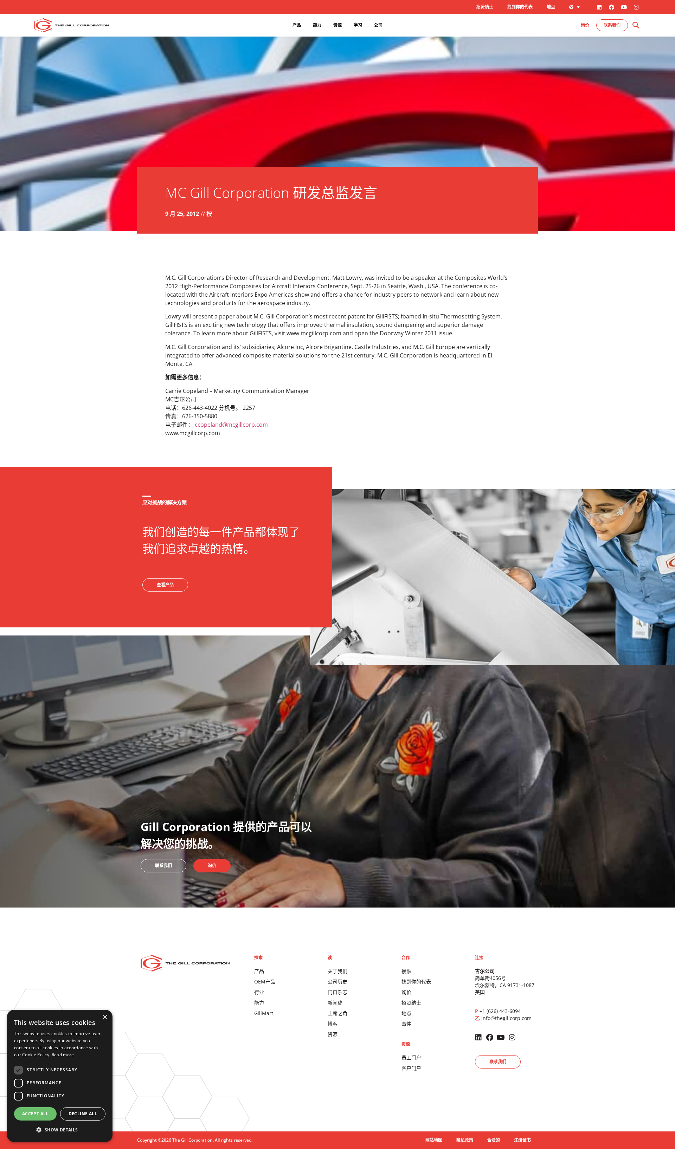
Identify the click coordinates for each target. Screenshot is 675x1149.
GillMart (263, 1013)
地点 (551, 7)
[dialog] (59, 1076)
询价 (406, 992)
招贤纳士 (484, 7)
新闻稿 (335, 1002)
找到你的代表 (520, 7)
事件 (406, 1023)
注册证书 (522, 1140)
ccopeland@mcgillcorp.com (231, 424)
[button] (635, 25)
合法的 (493, 1140)
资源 (333, 1034)
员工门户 (411, 1057)
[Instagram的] (636, 7)
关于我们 (337, 971)
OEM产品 (264, 981)
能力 (259, 1002)
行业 (259, 992)
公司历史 (337, 981)
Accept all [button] (35, 1114)
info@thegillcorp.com (506, 1018)
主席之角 (337, 1013)
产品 (259, 971)
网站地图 (433, 1140)
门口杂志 (337, 992)
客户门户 (411, 1068)
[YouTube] (623, 7)
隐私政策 (464, 1140)
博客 (333, 1023)
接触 (406, 971)
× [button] (104, 1017)
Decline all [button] (83, 1114)
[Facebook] (611, 7)
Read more (63, 1055)
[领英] (599, 7)
